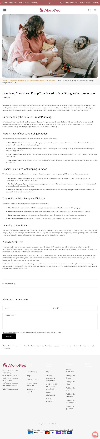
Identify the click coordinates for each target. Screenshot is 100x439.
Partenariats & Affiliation (32, 384)
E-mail (56, 308)
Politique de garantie (70, 389)
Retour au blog (10, 284)
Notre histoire (32, 372)
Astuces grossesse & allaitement (50, 377)
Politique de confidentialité (71, 401)
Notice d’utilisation (50, 400)
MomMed (35, 430)
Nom (7, 308)
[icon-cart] (95, 10)
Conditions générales (70, 407)
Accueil (4, 81)
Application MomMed (31, 390)
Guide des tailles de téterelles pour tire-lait (52, 386)
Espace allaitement (50, 394)
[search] (89, 10)
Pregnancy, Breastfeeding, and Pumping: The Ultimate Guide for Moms (32, 81)
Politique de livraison (70, 376)
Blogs (29, 375)
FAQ (47, 372)
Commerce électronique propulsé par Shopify (57, 430)
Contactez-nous (32, 379)
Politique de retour (70, 383)
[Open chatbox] (95, 434)
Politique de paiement (70, 395)
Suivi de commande (70, 370)
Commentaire (10, 315)
